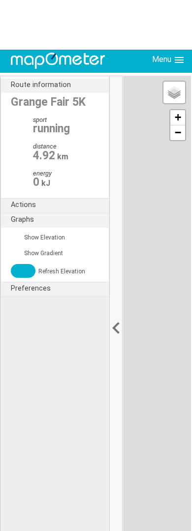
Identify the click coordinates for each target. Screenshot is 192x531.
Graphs (22, 219)
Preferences (31, 288)
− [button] (178, 132)
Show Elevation (44, 237)
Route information (41, 85)
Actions (23, 205)
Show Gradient (43, 253)
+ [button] (178, 117)
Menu (162, 59)
